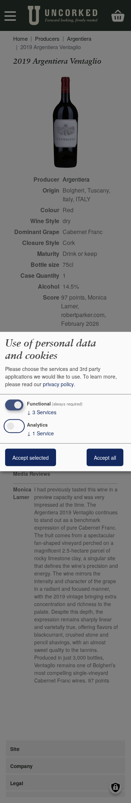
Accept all (105, 457)
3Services (41, 412)
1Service (40, 432)
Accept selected (30, 457)
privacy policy (58, 384)
